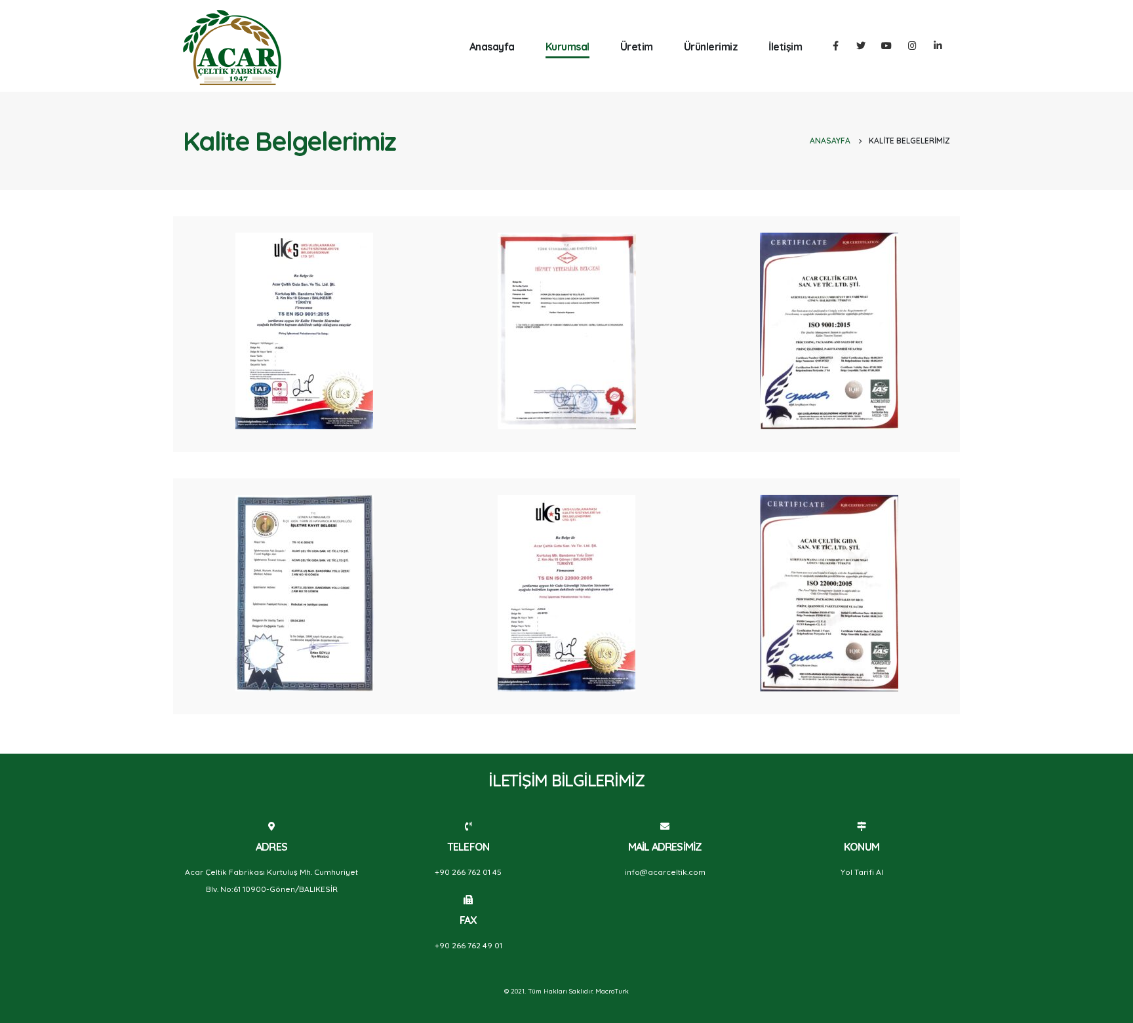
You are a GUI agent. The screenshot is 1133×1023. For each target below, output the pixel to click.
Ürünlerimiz (711, 46)
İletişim (785, 46)
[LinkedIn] (937, 45)
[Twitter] (860, 45)
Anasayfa (492, 46)
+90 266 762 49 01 (468, 945)
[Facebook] (835, 45)
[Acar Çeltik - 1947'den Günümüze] (232, 47)
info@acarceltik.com (665, 872)
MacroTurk (612, 991)
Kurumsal (567, 46)
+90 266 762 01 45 (468, 872)
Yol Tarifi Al (862, 872)
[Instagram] (912, 45)
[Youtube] (886, 45)
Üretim (636, 46)
